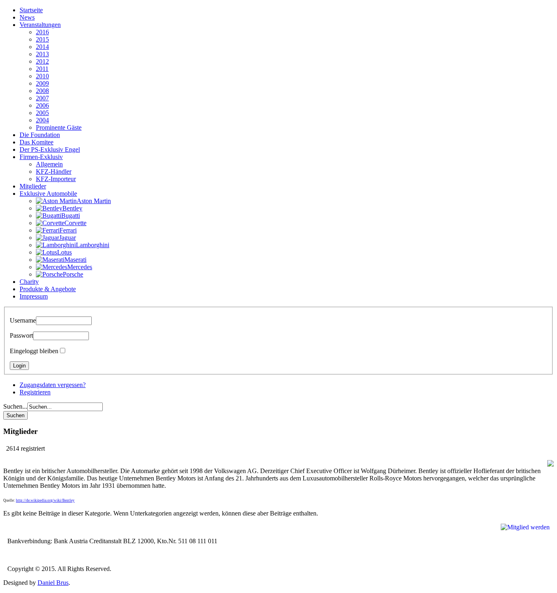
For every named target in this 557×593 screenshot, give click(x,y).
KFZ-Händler (53, 171)
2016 (42, 32)
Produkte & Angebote (48, 288)
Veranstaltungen (40, 24)
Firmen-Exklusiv (41, 156)
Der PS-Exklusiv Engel (50, 149)
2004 (42, 120)
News (27, 17)
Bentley (72, 208)
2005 (42, 112)
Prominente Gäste (59, 127)
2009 (42, 83)
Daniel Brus (53, 582)
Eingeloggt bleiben (34, 350)
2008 (42, 90)
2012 (42, 61)
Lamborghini (92, 244)
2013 (42, 54)
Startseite (31, 10)
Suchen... (15, 406)
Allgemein (49, 164)
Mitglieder (33, 186)
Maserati (75, 259)
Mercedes (79, 266)
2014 (42, 46)
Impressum (34, 296)
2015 (42, 39)
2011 (42, 68)
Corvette (75, 222)
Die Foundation (40, 134)
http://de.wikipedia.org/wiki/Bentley (45, 500)
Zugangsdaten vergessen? (53, 384)
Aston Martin (94, 200)
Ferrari (68, 230)
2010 (42, 76)
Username (23, 320)
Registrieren (35, 392)
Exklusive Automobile (48, 193)
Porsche (73, 274)
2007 (42, 98)
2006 (42, 105)
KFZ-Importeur (56, 178)
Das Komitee (36, 142)
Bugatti (70, 215)
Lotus (64, 252)
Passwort (21, 335)
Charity (29, 281)
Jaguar (67, 237)
